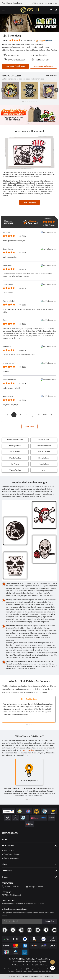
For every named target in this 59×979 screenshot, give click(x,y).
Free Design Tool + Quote (43, 66)
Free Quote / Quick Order (15, 66)
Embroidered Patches (15, 439)
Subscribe (49, 921)
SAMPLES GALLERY (10, 833)
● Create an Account (10, 858)
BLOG (4, 839)
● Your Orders (7, 850)
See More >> (51, 75)
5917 (45, 415)
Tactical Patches (44, 452)
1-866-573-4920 (11, 886)
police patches (28, 750)
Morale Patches (15, 458)
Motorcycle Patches (44, 445)
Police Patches (15, 452)
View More (29, 426)
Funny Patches (44, 464)
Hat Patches (15, 464)
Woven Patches (15, 470)
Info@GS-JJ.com (36, 886)
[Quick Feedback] (52, 968)
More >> (44, 470)
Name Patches (43, 458)
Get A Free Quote (29, 202)
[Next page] (51, 414)
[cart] (55, 10)
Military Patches (15, 445)
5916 (39, 415)
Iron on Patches (43, 439)
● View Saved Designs (11, 854)
